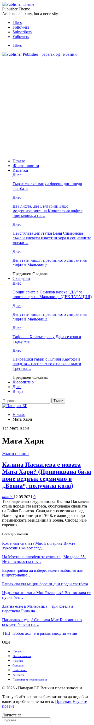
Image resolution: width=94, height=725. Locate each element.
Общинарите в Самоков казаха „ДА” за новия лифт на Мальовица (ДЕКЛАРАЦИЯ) (52, 294)
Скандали (21, 278)
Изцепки (20, 170)
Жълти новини (26, 165)
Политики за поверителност (30, 679)
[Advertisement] (47, 108)
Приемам (63, 701)
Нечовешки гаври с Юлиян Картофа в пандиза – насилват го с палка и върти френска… (47, 364)
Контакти (18, 674)
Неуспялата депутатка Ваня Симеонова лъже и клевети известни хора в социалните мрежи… (52, 238)
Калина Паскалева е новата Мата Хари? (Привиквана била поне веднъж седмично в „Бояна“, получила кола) (46, 475)
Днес (17, 175)
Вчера (18, 391)
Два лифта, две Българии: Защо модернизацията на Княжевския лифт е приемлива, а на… (48, 211)
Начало (19, 161)
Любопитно (23, 382)
